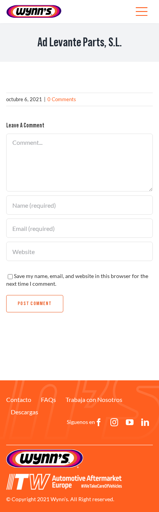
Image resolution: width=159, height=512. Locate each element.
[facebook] (99, 422)
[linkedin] (145, 422)
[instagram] (114, 422)
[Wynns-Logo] (34, 7)
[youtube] (130, 422)
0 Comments (61, 99)
